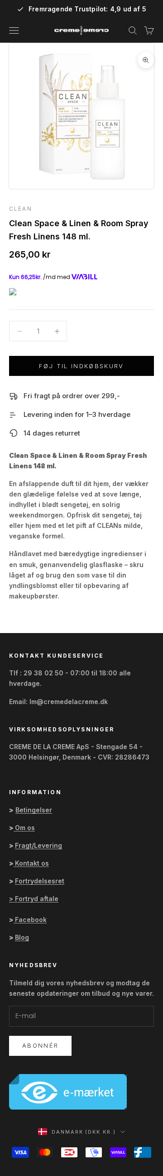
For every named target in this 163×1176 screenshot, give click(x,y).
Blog (22, 937)
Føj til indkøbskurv (81, 366)
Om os (25, 827)
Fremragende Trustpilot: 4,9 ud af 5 (87, 9)
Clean (20, 208)
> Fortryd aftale (33, 898)
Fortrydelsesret (39, 881)
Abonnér (40, 1045)
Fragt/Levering (38, 845)
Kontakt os (32, 863)
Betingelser (33, 810)
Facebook (31, 919)
